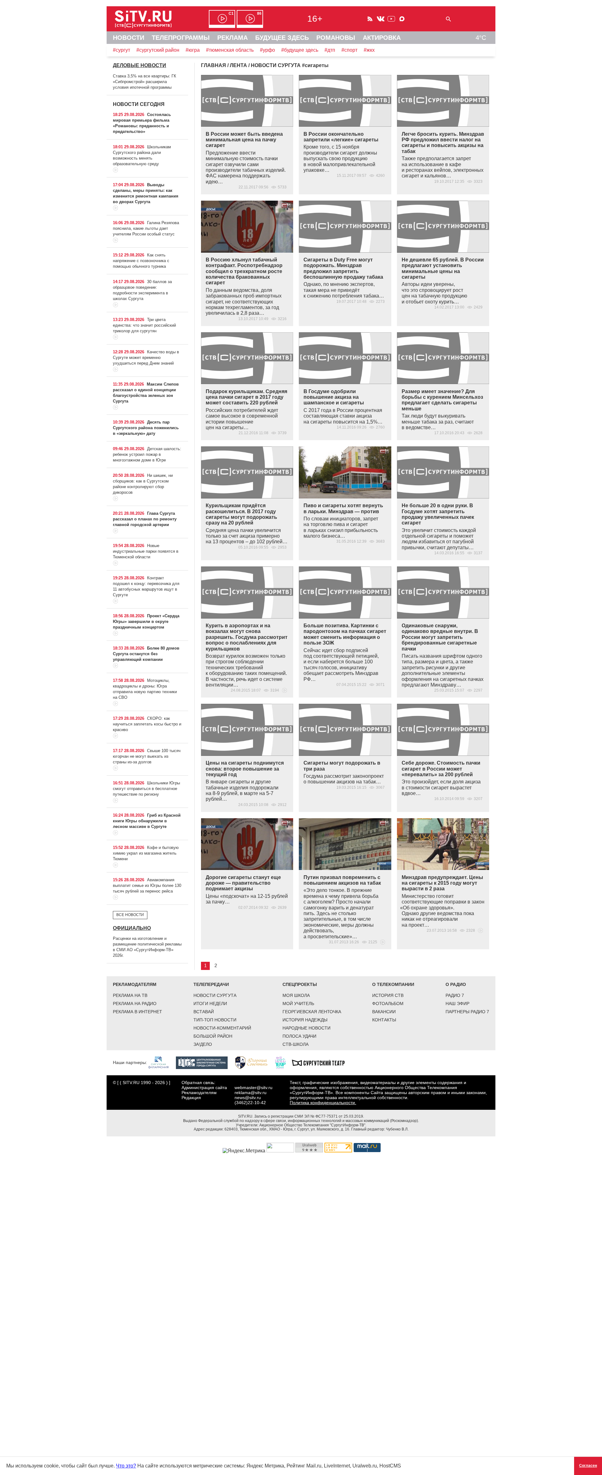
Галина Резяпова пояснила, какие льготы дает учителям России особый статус (146, 228)
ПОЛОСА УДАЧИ (299, 1036)
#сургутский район (157, 50)
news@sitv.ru (248, 1097)
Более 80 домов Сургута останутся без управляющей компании (146, 654)
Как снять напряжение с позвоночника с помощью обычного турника (141, 261)
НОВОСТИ (128, 37)
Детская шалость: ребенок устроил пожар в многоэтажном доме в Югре (147, 454)
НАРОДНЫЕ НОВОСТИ (306, 1027)
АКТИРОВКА (382, 37)
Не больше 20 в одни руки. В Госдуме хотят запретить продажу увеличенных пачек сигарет (438, 514)
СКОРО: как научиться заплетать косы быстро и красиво (147, 724)
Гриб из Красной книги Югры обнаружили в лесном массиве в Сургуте (147, 821)
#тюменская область (230, 50)
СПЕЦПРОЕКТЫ (300, 984)
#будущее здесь (299, 50)
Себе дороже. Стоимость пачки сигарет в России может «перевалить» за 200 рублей (441, 768)
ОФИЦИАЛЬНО (132, 928)
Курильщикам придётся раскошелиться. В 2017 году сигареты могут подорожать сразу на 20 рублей (241, 514)
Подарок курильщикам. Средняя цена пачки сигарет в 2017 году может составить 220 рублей (246, 397)
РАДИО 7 (455, 995)
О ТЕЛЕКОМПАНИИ (393, 984)
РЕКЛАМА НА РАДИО (134, 1003)
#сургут (121, 50)
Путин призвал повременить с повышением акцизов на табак (342, 880)
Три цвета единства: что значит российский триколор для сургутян (144, 325)
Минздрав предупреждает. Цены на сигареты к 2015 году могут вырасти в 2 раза (442, 883)
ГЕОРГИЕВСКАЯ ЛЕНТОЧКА (312, 1011)
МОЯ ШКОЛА (296, 995)
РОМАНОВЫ (335, 37)
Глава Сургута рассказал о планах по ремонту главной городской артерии (145, 519)
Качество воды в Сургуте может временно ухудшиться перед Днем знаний (146, 358)
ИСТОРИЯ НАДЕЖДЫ (305, 1019)
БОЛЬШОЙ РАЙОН (212, 1036)
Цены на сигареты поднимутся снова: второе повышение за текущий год (245, 768)
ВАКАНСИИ (384, 1011)
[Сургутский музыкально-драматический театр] (321, 1062)
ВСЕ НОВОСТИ (130, 915)
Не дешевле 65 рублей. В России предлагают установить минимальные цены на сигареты (443, 268)
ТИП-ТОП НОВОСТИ (214, 1019)
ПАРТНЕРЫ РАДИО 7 (467, 1011)
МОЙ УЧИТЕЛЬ (298, 1003)
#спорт (349, 50)
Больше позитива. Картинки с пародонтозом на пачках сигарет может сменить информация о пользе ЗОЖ (345, 634)
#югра (193, 50)
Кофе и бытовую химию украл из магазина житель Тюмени (146, 853)
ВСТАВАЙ (203, 1011)
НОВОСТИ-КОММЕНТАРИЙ (222, 1027)
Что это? (126, 1465)
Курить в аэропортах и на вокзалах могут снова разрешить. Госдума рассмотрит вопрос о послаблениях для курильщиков (247, 637)
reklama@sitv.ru (251, 1092)
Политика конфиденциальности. (323, 1102)
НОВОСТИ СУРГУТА (214, 995)
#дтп (330, 50)
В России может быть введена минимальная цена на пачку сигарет (244, 139)
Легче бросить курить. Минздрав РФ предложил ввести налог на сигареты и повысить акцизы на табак (443, 142)
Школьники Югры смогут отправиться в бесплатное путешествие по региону (146, 789)
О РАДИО (456, 984)
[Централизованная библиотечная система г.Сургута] (205, 1062)
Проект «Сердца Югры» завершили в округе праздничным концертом (146, 622)
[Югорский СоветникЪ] (254, 1062)
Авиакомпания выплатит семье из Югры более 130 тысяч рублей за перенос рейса (147, 885)
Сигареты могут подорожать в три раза (342, 765)
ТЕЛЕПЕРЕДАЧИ (211, 984)
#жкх (369, 50)
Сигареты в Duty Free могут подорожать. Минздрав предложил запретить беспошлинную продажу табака (343, 268)
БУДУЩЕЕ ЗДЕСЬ (282, 37)
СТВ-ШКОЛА (296, 1044)
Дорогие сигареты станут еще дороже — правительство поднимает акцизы (243, 883)
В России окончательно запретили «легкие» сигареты (341, 136)
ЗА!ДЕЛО (202, 1044)
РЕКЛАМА (232, 37)
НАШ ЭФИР (457, 1003)
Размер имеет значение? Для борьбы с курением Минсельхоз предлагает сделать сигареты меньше (442, 400)
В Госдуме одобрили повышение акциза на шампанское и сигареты (334, 397)
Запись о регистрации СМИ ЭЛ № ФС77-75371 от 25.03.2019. (309, 1116)
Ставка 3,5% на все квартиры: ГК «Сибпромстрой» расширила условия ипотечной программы (144, 82)
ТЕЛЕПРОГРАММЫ (181, 37)
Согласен (588, 1465)
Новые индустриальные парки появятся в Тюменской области (145, 551)
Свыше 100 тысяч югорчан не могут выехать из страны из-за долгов (147, 756)
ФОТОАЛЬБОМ (388, 1003)
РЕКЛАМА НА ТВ (130, 995)
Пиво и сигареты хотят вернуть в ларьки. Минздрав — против (343, 508)
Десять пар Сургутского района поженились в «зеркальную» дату (146, 428)
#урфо (267, 50)
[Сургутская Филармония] (161, 1062)
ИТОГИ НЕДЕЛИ (210, 1003)
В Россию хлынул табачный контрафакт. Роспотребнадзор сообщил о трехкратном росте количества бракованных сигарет (244, 271)
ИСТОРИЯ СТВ (388, 995)
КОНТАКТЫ (384, 1019)
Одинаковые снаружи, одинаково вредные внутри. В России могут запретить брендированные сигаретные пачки (440, 637)
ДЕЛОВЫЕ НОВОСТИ (139, 65)
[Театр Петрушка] (283, 1062)
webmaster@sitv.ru (253, 1087)
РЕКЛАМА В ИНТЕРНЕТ (137, 1011)
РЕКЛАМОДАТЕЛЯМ (134, 984)
